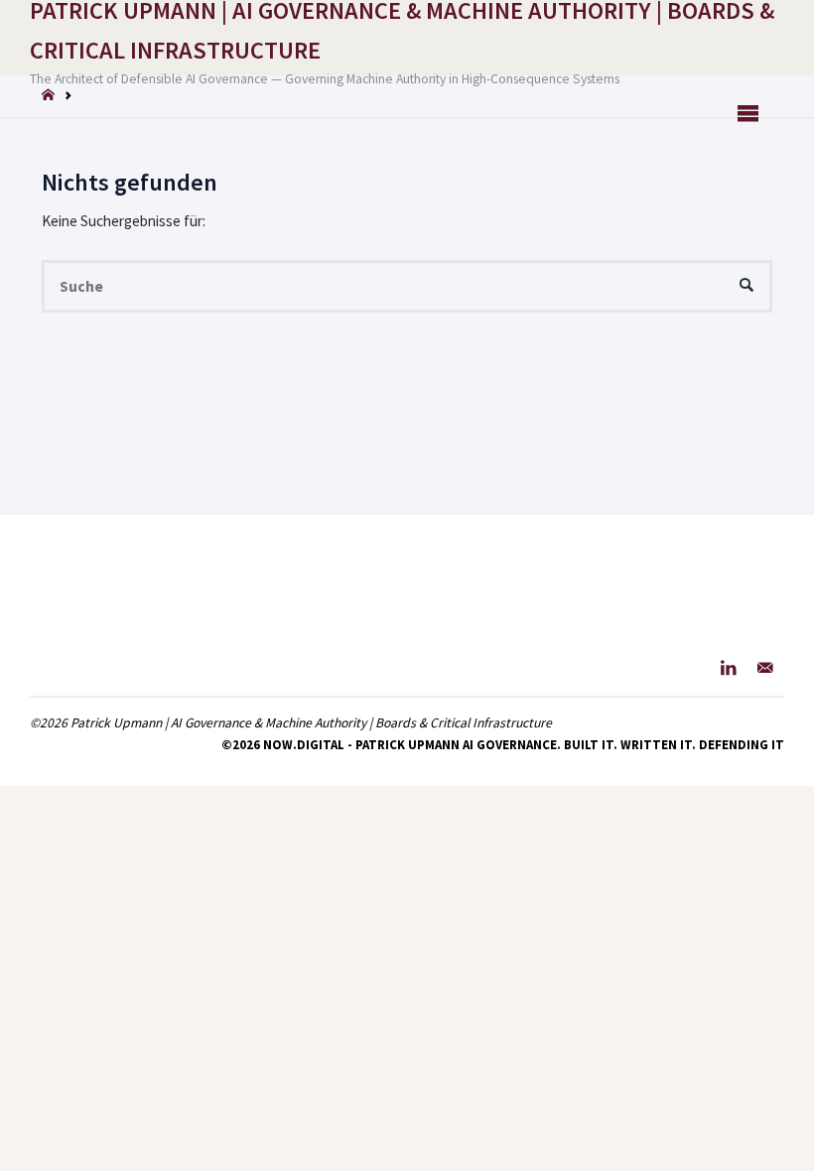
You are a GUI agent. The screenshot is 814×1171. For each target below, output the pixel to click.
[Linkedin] (728, 667)
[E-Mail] (764, 667)
